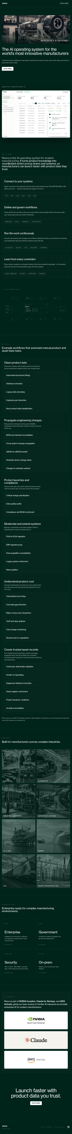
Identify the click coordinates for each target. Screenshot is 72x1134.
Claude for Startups (45, 1001)
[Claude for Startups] (36, 1040)
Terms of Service (46, 1127)
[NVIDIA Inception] (36, 1020)
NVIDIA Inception (27, 1001)
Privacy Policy (59, 1127)
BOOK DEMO (64, 3)
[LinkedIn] (68, 1127)
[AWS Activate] (36, 1060)
